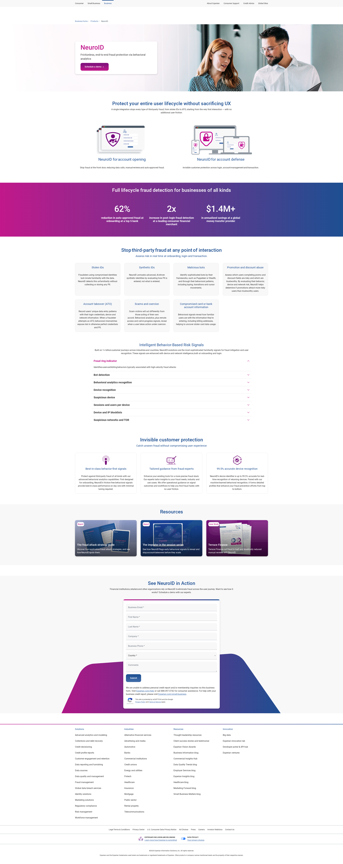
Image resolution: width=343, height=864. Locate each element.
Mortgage (128, 794)
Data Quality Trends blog (185, 764)
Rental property (131, 806)
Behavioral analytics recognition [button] (113, 382)
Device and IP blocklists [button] (108, 412)
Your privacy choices (195, 840)
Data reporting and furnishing (89, 764)
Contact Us (229, 829)
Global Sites (263, 3)
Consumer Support (231, 3)
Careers (201, 829)
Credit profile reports (84, 752)
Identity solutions (83, 794)
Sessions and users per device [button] (112, 405)
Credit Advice (248, 3)
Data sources (81, 770)
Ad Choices (183, 829)
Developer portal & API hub (235, 747)
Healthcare (129, 782)
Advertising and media (135, 741)
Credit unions (130, 764)
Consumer (79, 3)
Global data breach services (88, 788)
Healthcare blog (181, 782)
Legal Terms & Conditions (119, 829)
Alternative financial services (137, 735)
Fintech (127, 776)
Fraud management (84, 782)
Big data (227, 735)
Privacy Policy (140, 702)
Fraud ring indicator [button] (105, 361)
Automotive (129, 747)
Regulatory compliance (86, 806)
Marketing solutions (84, 800)
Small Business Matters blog (187, 794)
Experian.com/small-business (172, 694)
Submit (133, 678)
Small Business (94, 3)
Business (108, 3)
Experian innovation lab (234, 741)
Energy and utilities (133, 770)
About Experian (213, 3)
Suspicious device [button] (104, 397)
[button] (233, 12)
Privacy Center (139, 829)
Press (193, 829)
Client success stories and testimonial (191, 741)
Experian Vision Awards (185, 747)
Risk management (83, 811)
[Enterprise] (88, 12)
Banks (127, 752)
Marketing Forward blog (185, 788)
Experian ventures (231, 752)
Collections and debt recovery (89, 741)
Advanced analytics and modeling (91, 735)
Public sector (130, 800)
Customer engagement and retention (92, 758)
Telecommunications (134, 811)
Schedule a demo (93, 66)
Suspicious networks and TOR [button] (111, 420)
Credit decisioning (83, 747)
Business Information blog (186, 752)
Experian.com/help (145, 691)
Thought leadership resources (188, 735)
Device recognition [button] (105, 389)
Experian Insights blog (184, 776)
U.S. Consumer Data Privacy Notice (161, 829)
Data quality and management (89, 776)
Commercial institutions (135, 758)
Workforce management (86, 817)
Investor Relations (214, 829)
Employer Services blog (184, 770)
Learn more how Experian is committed (161, 840)
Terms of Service (155, 702)
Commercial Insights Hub (185, 758)
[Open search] (265, 12)
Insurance (129, 788)
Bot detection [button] (102, 374)
